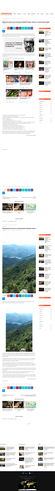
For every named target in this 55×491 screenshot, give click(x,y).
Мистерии (46, 118)
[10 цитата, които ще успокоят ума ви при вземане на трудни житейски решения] (19, 206)
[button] (3, 209)
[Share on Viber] (32, 28)
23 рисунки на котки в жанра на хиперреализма (30, 466)
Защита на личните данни (23, 476)
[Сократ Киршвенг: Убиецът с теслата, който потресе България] (41, 83)
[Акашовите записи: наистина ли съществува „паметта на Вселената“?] (41, 69)
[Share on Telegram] (26, 28)
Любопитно (19, 13)
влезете (7, 221)
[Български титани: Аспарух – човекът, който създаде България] (41, 76)
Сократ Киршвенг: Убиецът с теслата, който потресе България (48, 83)
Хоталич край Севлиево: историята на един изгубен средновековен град (48, 33)
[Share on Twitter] (14, 28)
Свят (38, 13)
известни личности (14, 186)
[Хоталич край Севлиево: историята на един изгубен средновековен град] (41, 32)
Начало (14, 13)
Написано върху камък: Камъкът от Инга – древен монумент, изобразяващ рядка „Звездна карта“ (49, 465)
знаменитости (8, 186)
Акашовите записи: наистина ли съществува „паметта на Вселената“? (48, 69)
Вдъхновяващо (46, 101)
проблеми (27, 186)
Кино (46, 113)
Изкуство (42, 13)
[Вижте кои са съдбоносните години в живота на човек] (30, 206)
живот (4, 186)
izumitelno (4, 23)
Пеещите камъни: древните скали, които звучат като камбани (48, 62)
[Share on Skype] (29, 28)
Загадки (28, 13)
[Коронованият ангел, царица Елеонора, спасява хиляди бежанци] (21, 448)
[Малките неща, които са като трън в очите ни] (21, 454)
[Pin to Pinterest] (17, 28)
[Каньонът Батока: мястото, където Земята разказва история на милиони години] (41, 55)
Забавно (47, 13)
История (24, 13)
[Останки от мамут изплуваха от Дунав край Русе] (41, 49)
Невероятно (33, 13)
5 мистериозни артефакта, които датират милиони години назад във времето (49, 448)
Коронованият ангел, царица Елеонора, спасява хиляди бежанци (30, 448)
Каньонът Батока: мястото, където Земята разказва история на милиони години (48, 55)
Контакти (52, 13)
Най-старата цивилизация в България (48, 453)
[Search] (54, 17)
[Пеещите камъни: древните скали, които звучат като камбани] (41, 62)
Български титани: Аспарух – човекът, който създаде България (48, 77)
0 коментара (7, 455)
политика (23, 186)
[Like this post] (8, 28)
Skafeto (7, 149)
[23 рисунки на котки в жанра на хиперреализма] (21, 467)
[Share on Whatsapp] (23, 28)
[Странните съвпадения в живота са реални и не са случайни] (40, 459)
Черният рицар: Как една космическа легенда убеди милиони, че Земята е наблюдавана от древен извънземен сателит (29, 460)
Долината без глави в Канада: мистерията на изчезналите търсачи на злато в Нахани (48, 42)
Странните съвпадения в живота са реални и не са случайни (49, 458)
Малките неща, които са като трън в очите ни (30, 453)
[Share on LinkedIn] (20, 28)
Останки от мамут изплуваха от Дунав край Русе (48, 48)
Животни (46, 103)
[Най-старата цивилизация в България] (40, 454)
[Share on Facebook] (11, 28)
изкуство (19, 186)
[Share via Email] (3, 31)
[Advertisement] (26, 6)
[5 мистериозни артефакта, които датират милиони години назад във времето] (40, 448)
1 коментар (45, 454)
